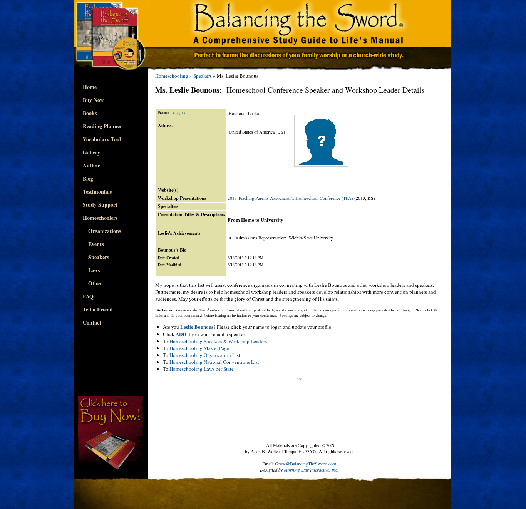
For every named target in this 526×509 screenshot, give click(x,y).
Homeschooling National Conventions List (214, 361)
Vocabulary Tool (102, 139)
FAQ (88, 296)
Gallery (91, 152)
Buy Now (93, 100)
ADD (181, 334)
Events (93, 244)
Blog (88, 178)
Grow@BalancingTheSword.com (305, 463)
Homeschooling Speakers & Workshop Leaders (218, 341)
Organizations (102, 231)
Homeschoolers (100, 218)
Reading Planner (102, 126)
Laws (91, 270)
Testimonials (97, 192)
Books (90, 113)
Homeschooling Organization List (204, 355)
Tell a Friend (98, 309)
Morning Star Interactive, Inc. (311, 470)
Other (92, 283)
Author (91, 165)
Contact (92, 322)
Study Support (100, 205)
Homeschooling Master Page (199, 348)
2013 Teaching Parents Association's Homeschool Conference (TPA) (290, 198)
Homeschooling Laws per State (201, 368)
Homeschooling (171, 75)
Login (179, 113)
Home (90, 87)
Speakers (96, 257)
